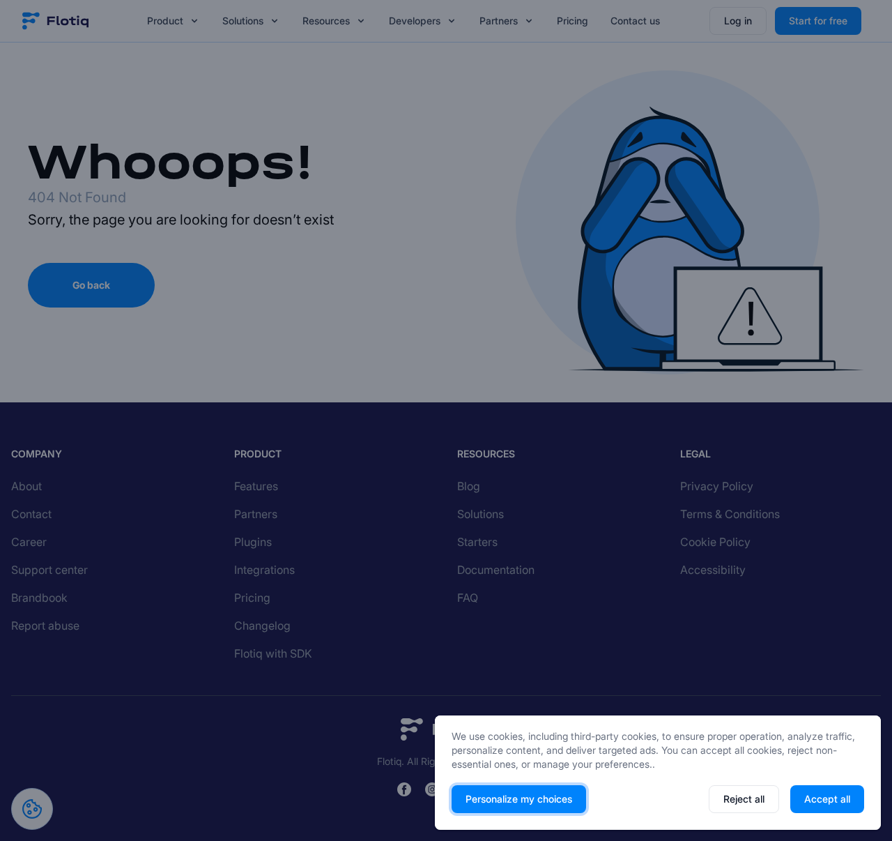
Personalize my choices (519, 799)
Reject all (743, 799)
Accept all (827, 799)
